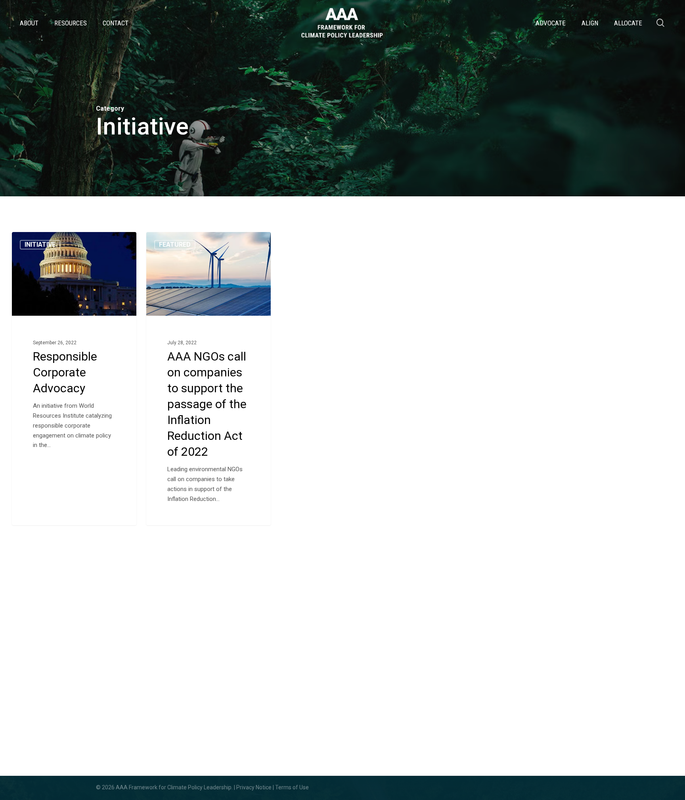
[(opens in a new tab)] (74, 378)
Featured (175, 244)
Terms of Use (292, 787)
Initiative (40, 244)
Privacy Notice (254, 787)
